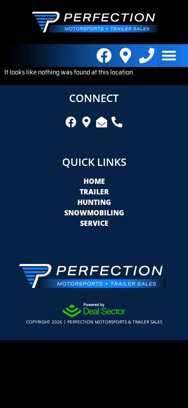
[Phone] (146, 55)
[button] (169, 55)
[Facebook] (104, 55)
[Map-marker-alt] (125, 55)
